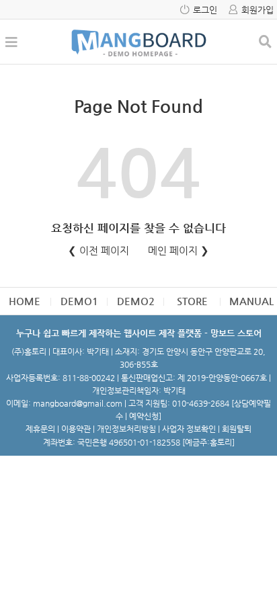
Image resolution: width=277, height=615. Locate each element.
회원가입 (257, 10)
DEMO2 (136, 300)
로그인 (205, 10)
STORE (192, 300)
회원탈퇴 (236, 429)
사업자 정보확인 (189, 429)
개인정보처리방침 (126, 429)
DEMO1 (79, 300)
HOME (24, 300)
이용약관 (76, 429)
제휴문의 (40, 429)
